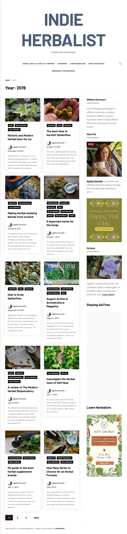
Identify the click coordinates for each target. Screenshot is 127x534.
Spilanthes (67, 125)
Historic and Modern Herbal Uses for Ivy (20, 137)
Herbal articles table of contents (39, 64)
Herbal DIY (12, 203)
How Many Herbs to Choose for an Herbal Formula (60, 471)
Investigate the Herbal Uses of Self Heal (61, 380)
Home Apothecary (96, 64)
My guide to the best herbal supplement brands (21, 471)
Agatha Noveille (19, 147)
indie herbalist (63, 29)
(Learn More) (108, 294)
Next (36, 517)
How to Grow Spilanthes (16, 296)
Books (11, 373)
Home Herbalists (21, 125)
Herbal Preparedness (16, 377)
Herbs (11, 125)
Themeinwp (59, 529)
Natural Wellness (61, 216)
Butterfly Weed (53, 203)
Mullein (50, 216)
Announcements (53, 289)
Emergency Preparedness (63, 71)
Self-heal (64, 373)
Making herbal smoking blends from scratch (22, 214)
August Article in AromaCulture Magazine (57, 302)
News (63, 293)
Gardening (62, 64)
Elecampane (64, 203)
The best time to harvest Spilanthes (59, 133)
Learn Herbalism (77, 64)
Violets (72, 216)
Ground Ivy (51, 207)
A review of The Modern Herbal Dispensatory (23, 389)
